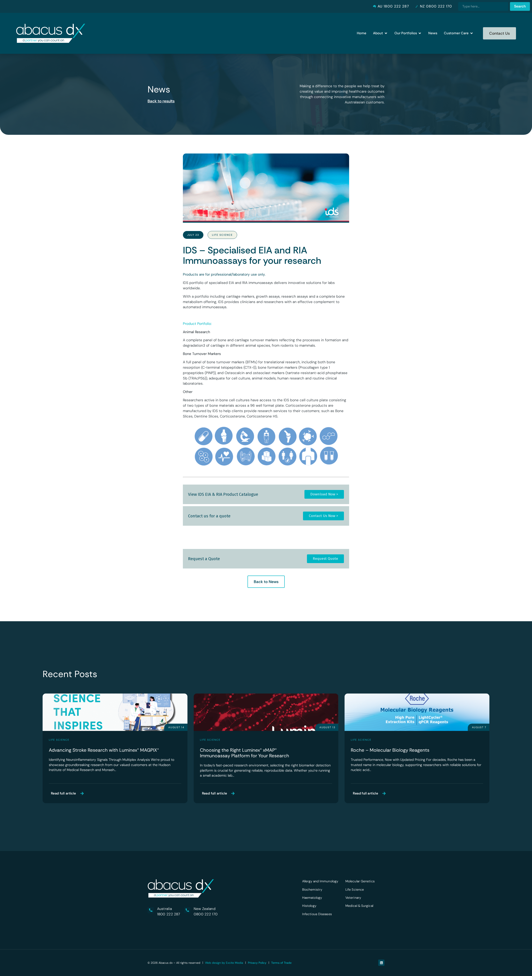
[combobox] (483, 6)
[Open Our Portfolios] (420, 33)
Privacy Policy (257, 963)
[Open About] (386, 33)
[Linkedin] (381, 963)
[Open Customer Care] (471, 33)
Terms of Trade (281, 963)
